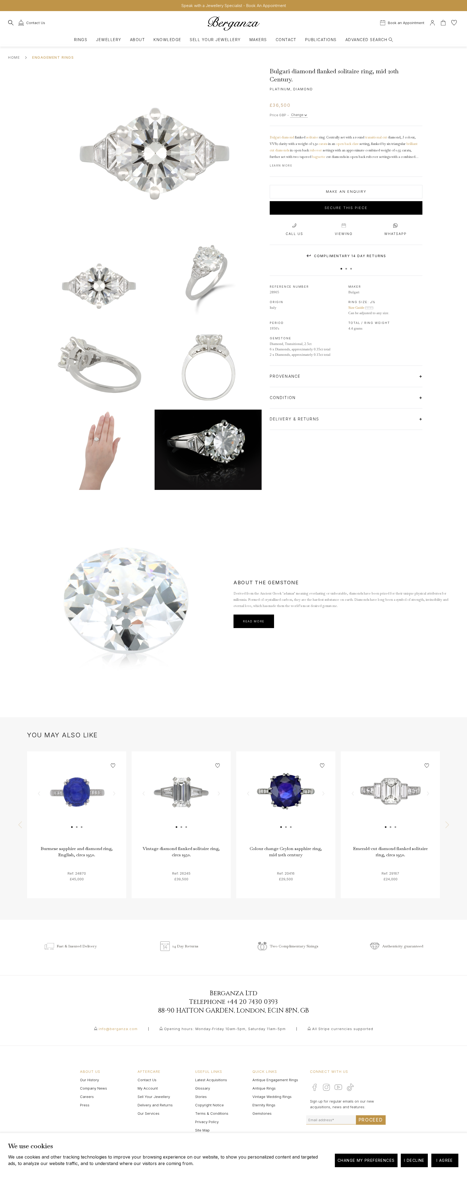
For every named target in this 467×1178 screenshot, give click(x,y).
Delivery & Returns (295, 419)
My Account (148, 1088)
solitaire (312, 137)
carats (323, 144)
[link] (76, 801)
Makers (258, 39)
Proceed (371, 1120)
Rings (80, 39)
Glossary (202, 1088)
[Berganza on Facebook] (314, 1087)
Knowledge (167, 39)
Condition (283, 397)
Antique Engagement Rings (275, 1080)
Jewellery (108, 39)
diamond (287, 137)
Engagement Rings (53, 57)
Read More (254, 621)
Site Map (202, 1130)
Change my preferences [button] (366, 1160)
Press (84, 1105)
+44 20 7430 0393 (252, 1002)
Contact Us (147, 1080)
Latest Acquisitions (211, 1080)
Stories (201, 1096)
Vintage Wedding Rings (272, 1096)
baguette (318, 157)
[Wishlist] (454, 22)
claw (355, 144)
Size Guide (356, 308)
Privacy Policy (207, 1122)
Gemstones (262, 1113)
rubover (316, 150)
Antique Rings (264, 1088)
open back (343, 144)
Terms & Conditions (211, 1113)
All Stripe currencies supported (342, 1029)
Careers (87, 1096)
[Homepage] (233, 23)
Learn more (281, 165)
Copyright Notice (209, 1105)
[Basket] (443, 22)
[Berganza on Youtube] (338, 1087)
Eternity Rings (263, 1105)
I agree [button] (444, 1160)
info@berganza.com (118, 1029)
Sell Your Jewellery (215, 39)
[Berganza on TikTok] (350, 1087)
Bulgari (275, 137)
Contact (286, 39)
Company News (93, 1088)
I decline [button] (414, 1160)
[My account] (432, 22)
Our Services (148, 1113)
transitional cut (376, 137)
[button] (341, 266)
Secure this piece (346, 208)
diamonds (282, 150)
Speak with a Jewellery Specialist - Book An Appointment (233, 5)
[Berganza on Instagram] (326, 1087)
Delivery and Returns (155, 1105)
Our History (89, 1080)
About (137, 39)
